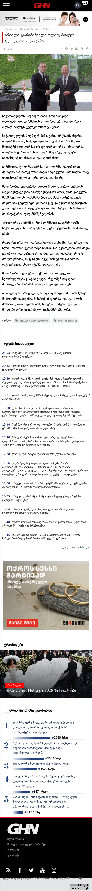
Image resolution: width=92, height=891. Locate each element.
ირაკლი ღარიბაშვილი (33, 320)
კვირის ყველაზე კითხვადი (29, 710)
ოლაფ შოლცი (66, 320)
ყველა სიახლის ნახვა (75, 547)
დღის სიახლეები (19, 343)
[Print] (87, 48)
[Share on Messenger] (66, 48)
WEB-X (68, 878)
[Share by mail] (76, 48)
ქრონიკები (13, 644)
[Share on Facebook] (62, 48)
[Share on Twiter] (71, 48)
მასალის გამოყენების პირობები (27, 844)
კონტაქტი (13, 855)
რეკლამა (13, 849)
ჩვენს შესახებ (15, 839)
